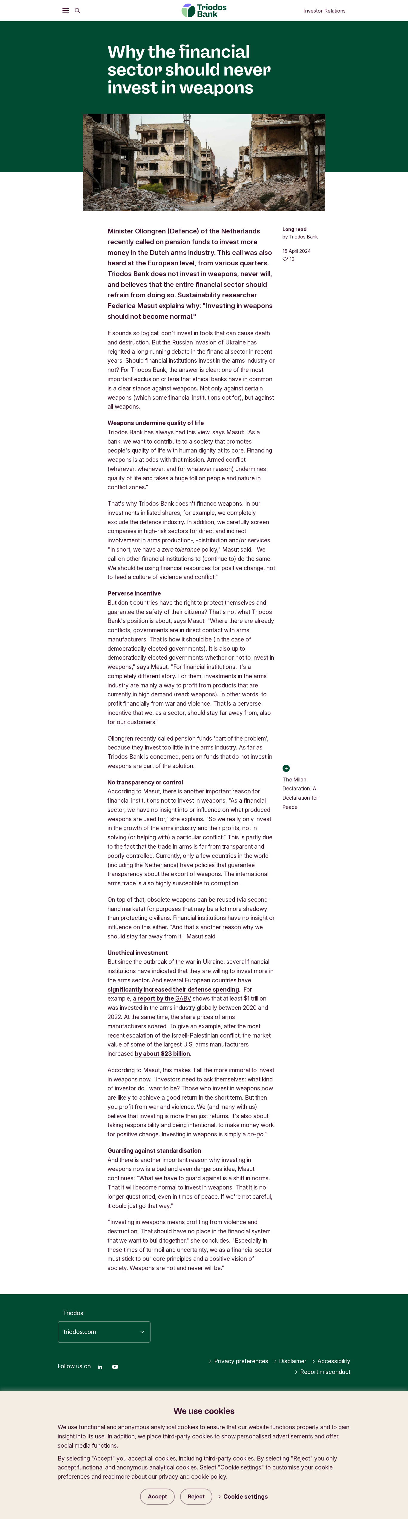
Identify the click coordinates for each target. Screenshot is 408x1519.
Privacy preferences (241, 1361)
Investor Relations (324, 11)
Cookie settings (245, 1496)
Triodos (73, 1313)
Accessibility (333, 1361)
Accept (157, 1496)
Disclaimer (292, 1361)
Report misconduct (325, 1371)
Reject (196, 1496)
